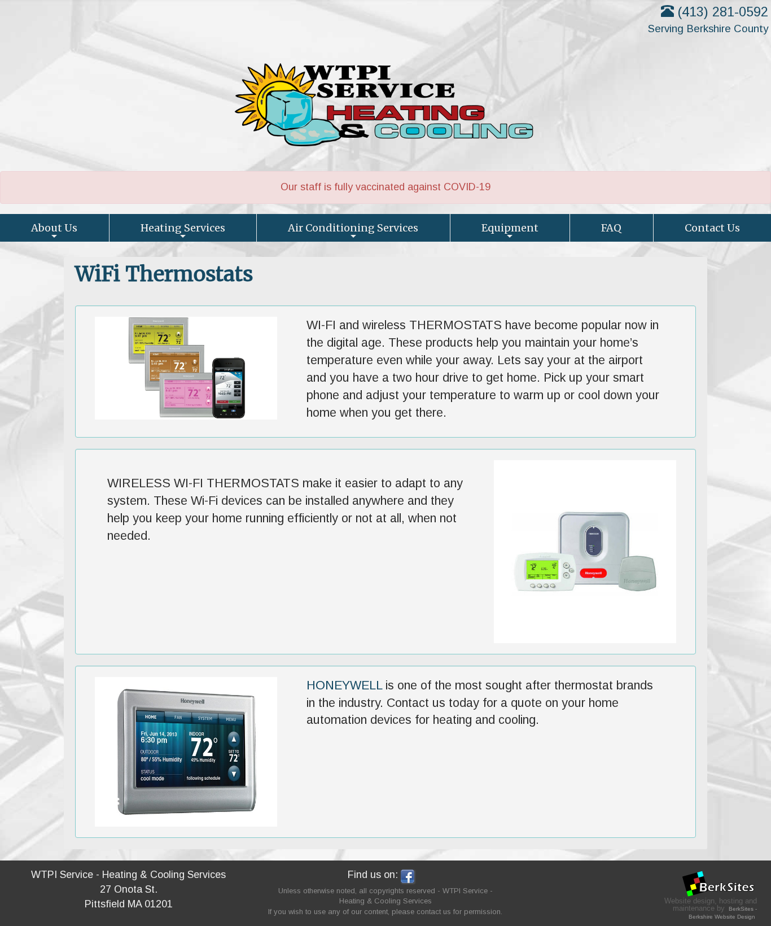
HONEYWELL (344, 685)
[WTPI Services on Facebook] (407, 875)
